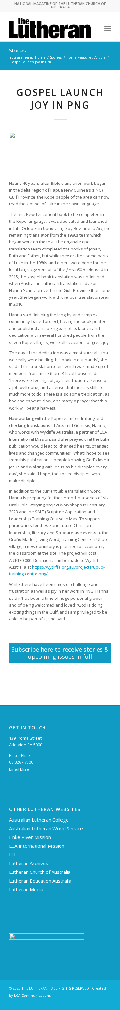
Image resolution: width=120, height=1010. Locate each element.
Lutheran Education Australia (40, 880)
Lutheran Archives (28, 863)
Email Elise (19, 769)
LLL (13, 854)
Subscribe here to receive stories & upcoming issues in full (60, 653)
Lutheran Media (26, 889)
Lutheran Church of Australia (39, 872)
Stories (17, 50)
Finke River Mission (30, 837)
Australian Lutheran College (39, 819)
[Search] (93, 28)
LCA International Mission (36, 846)
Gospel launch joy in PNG (60, 98)
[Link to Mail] (106, 1002)
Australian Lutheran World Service (46, 828)
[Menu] (107, 28)
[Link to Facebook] (96, 1002)
